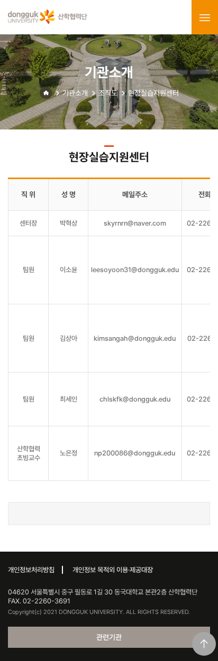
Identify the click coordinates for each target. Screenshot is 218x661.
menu (204, 17)
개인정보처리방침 (31, 570)
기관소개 (75, 93)
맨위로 (204, 644)
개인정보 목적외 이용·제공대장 (112, 570)
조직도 (107, 93)
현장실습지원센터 (153, 93)
